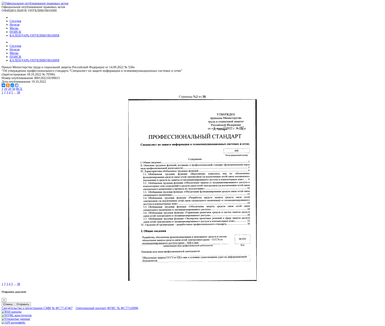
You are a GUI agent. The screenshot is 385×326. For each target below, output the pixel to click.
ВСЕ (19, 88)
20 (9, 88)
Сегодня (15, 21)
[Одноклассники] (8, 85)
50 (13, 88)
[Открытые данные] (16, 319)
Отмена (7, 304)
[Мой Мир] (12, 85)
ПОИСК (15, 32)
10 (5, 88)
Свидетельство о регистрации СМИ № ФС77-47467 (37, 308)
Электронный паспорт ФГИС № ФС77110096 (106, 308)
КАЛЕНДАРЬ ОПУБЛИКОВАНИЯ (34, 35)
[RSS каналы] (11, 311)
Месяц (14, 28)
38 (18, 92)
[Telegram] (16, 85)
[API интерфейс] (13, 322)
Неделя (14, 24)
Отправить (22, 304)
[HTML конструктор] (17, 315)
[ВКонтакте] (3, 85)
